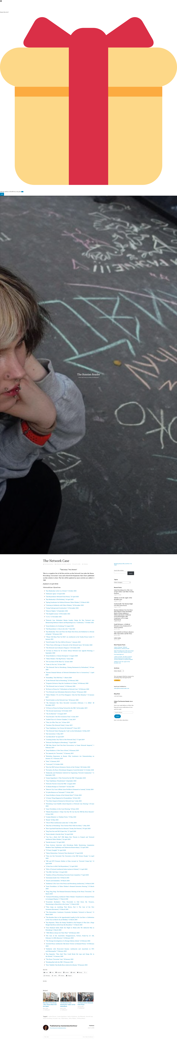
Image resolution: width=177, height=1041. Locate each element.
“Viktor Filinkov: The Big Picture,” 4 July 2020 (59, 659)
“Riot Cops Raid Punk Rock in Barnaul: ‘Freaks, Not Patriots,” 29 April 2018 (68, 828)
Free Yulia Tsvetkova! (88, 1037)
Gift (2, 194)
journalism (64, 564)
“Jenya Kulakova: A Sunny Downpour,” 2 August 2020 (62, 656)
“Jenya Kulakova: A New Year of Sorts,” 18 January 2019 (62, 750)
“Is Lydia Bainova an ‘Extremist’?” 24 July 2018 (59, 792)
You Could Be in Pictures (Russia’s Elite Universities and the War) (124, 632)
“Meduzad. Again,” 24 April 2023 (55, 594)
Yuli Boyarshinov (81, 1018)
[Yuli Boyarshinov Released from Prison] (86, 997)
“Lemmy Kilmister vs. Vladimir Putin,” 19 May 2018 (61, 817)
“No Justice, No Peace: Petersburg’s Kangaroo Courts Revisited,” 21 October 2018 (70, 770)
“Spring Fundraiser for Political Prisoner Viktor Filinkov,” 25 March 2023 (67, 602)
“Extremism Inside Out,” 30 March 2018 (57, 878)
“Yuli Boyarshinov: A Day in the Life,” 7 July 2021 (60, 629)
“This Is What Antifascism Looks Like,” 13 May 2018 (61, 823)
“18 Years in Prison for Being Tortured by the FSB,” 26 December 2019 (66, 708)
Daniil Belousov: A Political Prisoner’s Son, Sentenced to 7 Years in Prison (123, 625)
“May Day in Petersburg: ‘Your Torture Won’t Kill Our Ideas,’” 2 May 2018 (68, 825)
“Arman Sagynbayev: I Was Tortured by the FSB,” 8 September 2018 (66, 778)
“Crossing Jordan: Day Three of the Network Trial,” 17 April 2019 (65, 739)
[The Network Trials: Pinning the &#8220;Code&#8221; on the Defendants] (68, 997)
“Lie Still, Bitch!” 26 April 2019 (55, 737)
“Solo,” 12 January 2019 (53, 761)
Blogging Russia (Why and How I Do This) (123, 564)
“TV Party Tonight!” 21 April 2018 (56, 850)
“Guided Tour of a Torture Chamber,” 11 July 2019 (61, 719)
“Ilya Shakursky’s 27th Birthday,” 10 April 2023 (59, 599)
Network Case (89, 1016)
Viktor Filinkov (72, 1018)
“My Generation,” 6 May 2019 (54, 734)
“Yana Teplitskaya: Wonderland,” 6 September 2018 (61, 781)
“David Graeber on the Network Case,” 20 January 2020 (62, 700)
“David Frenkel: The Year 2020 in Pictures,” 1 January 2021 (63, 642)
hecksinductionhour (48, 564)
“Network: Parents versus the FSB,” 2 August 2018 (61, 784)
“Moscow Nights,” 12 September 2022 (57, 611)
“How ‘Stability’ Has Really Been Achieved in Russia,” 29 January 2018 (66, 965)
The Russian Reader (88, 374)
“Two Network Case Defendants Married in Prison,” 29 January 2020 (66, 692)
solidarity (69, 564)
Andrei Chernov (52, 1016)
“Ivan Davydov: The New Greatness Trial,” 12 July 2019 (62, 716)
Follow (117, 716)
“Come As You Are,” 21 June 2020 (55, 664)
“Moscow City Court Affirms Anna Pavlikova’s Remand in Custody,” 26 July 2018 (69, 789)
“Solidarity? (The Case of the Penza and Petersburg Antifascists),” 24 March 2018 (70, 883)
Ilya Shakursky (81, 1016)
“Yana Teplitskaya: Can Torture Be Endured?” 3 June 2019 (63, 728)
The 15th (46, 1037)
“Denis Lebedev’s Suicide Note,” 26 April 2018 (59, 834)
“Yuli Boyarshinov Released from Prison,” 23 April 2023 (62, 596)
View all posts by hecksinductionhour (58, 1028)
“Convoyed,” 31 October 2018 (54, 764)
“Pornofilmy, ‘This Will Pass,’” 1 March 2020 (59, 677)
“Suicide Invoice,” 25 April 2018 (55, 842)
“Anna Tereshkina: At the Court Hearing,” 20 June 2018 (62, 809)
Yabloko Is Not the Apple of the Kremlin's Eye (122, 662)
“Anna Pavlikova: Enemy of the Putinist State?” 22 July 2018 (64, 795)
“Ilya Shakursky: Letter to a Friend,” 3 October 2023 (61, 591)
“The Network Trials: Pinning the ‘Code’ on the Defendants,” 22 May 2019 (68, 731)
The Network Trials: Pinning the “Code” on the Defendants (67, 1004)
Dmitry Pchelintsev (72, 1016)
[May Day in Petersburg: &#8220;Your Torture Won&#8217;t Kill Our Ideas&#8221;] (51, 997)
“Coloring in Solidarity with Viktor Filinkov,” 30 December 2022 (65, 605)
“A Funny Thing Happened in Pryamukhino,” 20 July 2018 (63, 798)
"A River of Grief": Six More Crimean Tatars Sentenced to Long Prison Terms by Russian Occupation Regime (123, 658)
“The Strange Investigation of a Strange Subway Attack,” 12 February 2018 (68, 941)
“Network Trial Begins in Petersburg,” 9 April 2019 (61, 742)
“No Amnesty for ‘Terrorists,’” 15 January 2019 (59, 753)
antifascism (58, 564)
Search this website (119, 570)
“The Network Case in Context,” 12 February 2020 (60, 686)
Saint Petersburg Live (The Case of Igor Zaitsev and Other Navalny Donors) (124, 591)
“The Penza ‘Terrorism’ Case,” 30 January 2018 (59, 959)
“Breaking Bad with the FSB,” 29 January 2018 (59, 962)
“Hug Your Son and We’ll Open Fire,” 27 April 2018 (61, 831)
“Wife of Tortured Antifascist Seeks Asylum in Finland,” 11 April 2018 (66, 869)
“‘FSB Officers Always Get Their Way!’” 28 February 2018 (62, 933)
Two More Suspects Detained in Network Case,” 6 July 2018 (64, 801)
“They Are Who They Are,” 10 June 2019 (58, 722)
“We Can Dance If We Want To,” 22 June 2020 (59, 661)
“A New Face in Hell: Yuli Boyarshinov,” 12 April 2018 (62, 866)
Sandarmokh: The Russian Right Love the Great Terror (123, 604)
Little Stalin (117, 638)
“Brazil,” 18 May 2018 (52, 820)
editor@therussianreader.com (121, 688)
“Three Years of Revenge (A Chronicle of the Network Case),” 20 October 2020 (69, 645)
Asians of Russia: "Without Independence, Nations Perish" (122, 647)
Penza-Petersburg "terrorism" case (51, 1018)
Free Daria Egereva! (119, 654)
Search (130, 573)
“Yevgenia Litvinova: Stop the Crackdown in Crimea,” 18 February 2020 (67, 683)
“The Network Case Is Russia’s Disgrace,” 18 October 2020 (63, 648)
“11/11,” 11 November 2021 (54, 617)
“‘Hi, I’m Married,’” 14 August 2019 (56, 714)
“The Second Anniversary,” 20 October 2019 (59, 711)
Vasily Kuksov (64, 1018)
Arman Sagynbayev (62, 1016)
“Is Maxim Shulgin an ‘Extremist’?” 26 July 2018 (60, 786)
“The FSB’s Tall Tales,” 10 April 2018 (56, 872)
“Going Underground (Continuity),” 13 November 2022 (62, 608)
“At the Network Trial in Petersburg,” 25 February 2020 (62, 680)
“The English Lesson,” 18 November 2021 (58, 614)
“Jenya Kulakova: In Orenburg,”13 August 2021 (60, 626)
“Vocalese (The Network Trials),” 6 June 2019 (59, 725)
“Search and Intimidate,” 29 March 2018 (57, 880)
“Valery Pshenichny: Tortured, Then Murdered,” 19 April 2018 (64, 853)
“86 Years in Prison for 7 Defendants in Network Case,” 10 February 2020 (67, 689)
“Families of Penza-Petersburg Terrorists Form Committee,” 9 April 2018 (67, 875)
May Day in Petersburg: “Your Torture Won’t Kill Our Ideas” (50, 1004)
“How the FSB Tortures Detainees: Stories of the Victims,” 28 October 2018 (68, 767)
